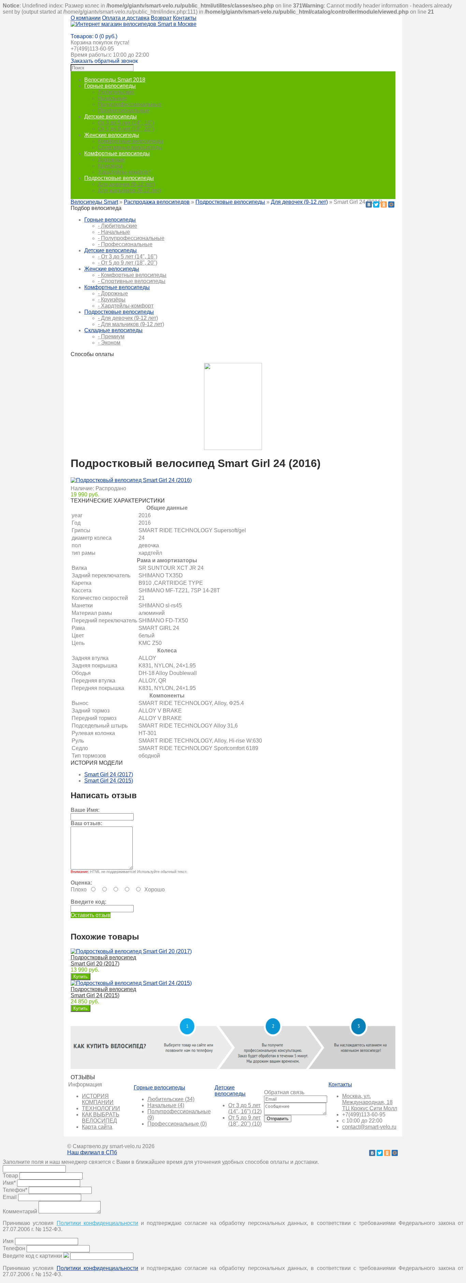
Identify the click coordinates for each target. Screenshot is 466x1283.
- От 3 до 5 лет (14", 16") (127, 256)
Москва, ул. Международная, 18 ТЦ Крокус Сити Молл (369, 1102)
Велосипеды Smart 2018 (114, 80)
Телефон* (15, 1190)
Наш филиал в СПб (92, 1152)
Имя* (9, 1183)
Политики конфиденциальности (97, 1223)
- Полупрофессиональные (131, 238)
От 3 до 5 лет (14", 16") (126, 123)
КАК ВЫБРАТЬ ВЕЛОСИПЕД (100, 1118)
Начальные (112, 98)
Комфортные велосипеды (130, 141)
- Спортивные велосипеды (131, 281)
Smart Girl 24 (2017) (108, 774)
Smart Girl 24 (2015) (108, 781)
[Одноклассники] (384, 204)
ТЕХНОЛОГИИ (101, 1108)
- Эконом (109, 343)
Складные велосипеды (113, 330)
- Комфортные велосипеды (132, 275)
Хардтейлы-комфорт (124, 172)
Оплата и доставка (125, 18)
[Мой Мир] (391, 204)
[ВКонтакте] (369, 204)
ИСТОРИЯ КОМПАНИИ (98, 1099)
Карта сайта (97, 1127)
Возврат (161, 18)
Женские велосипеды (111, 135)
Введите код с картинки (32, 1256)
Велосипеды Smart (94, 202)
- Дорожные (113, 293)
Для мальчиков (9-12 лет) (129, 190)
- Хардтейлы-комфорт (126, 306)
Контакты (184, 18)
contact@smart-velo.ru (369, 1127)
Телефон (14, 1248)
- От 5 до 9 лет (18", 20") (127, 263)
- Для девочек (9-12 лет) (128, 318)
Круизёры (110, 166)
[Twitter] (376, 204)
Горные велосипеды (110, 86)
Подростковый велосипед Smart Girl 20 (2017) (103, 961)
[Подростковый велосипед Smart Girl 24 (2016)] (131, 480)
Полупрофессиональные (129, 104)
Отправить (278, 1118)
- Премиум (111, 336)
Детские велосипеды (110, 116)
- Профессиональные (125, 244)
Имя (8, 1241)
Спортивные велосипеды (130, 147)
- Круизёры (112, 299)
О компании (86, 18)
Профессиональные (123, 110)
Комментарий (20, 1211)
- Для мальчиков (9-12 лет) (131, 324)
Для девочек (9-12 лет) (126, 184)
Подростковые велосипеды (119, 178)
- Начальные (114, 232)
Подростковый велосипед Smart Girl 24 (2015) (103, 992)
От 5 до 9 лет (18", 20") (126, 129)
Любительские (116, 92)
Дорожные (111, 160)
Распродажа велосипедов (157, 202)
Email (10, 1197)
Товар (10, 1176)
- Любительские (117, 226)
